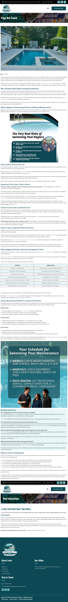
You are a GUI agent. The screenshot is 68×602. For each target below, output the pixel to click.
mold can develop (26, 444)
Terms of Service (13, 599)
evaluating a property (47, 83)
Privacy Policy (4, 599)
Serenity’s (3, 470)
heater (3, 198)
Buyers (15, 414)
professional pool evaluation (54, 337)
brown (24, 171)
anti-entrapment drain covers (18, 239)
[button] (48, 8)
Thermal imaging (6, 432)
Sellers (3, 419)
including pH (25, 311)
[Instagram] (65, 2)
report (14, 204)
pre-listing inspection (12, 296)
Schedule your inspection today (35, 530)
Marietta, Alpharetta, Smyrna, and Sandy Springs (51, 93)
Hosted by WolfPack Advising (25, 599)
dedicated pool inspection (45, 252)
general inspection (7, 256)
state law (52, 235)
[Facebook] (59, 2)
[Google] (62, 2)
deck (2, 223)
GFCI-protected (32, 239)
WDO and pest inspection (40, 425)
